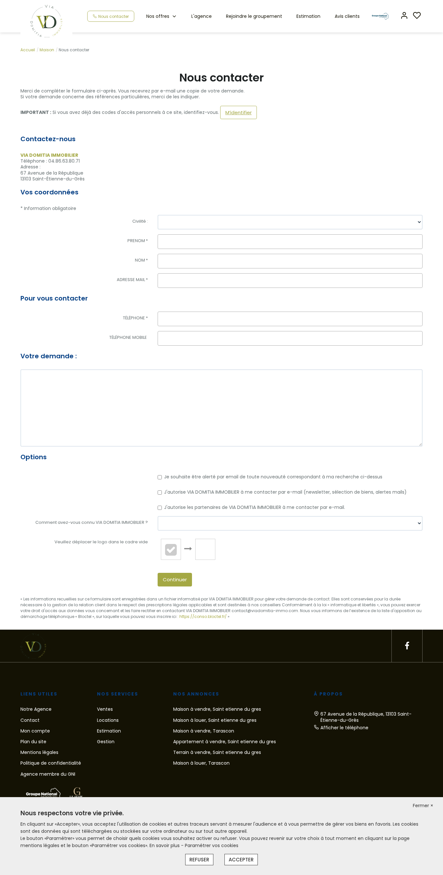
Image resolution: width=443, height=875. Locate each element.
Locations (108, 720)
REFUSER (199, 859)
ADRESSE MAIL (132, 280)
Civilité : (140, 221)
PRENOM (137, 241)
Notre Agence (36, 709)
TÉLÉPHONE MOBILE (128, 337)
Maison (47, 50)
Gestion (105, 741)
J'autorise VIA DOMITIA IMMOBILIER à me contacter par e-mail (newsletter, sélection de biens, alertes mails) (285, 492)
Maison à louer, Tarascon (201, 763)
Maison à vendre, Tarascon (203, 731)
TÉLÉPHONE (135, 318)
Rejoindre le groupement (254, 16)
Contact (30, 720)
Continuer (175, 579)
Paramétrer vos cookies (211, 845)
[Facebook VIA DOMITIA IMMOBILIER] (407, 646)
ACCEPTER (241, 859)
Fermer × (423, 805)
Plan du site (33, 741)
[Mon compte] (404, 16)
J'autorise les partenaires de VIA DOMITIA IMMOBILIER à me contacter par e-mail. (254, 507)
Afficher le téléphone (344, 727)
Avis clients (347, 16)
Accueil (27, 50)
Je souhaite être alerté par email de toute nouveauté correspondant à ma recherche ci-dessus (273, 477)
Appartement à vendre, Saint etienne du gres (224, 741)
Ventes (105, 709)
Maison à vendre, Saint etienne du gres (217, 709)
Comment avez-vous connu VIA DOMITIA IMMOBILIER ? (91, 522)
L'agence (201, 16)
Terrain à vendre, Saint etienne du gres (217, 752)
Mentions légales (39, 752)
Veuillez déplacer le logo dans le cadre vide (101, 542)
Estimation (308, 16)
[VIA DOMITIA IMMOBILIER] (46, 21)
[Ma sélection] (417, 16)
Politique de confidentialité (50, 763)
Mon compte (35, 731)
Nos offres (157, 16)
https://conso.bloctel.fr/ (203, 616)
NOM (141, 260)
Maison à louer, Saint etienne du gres (215, 720)
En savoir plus (165, 845)
